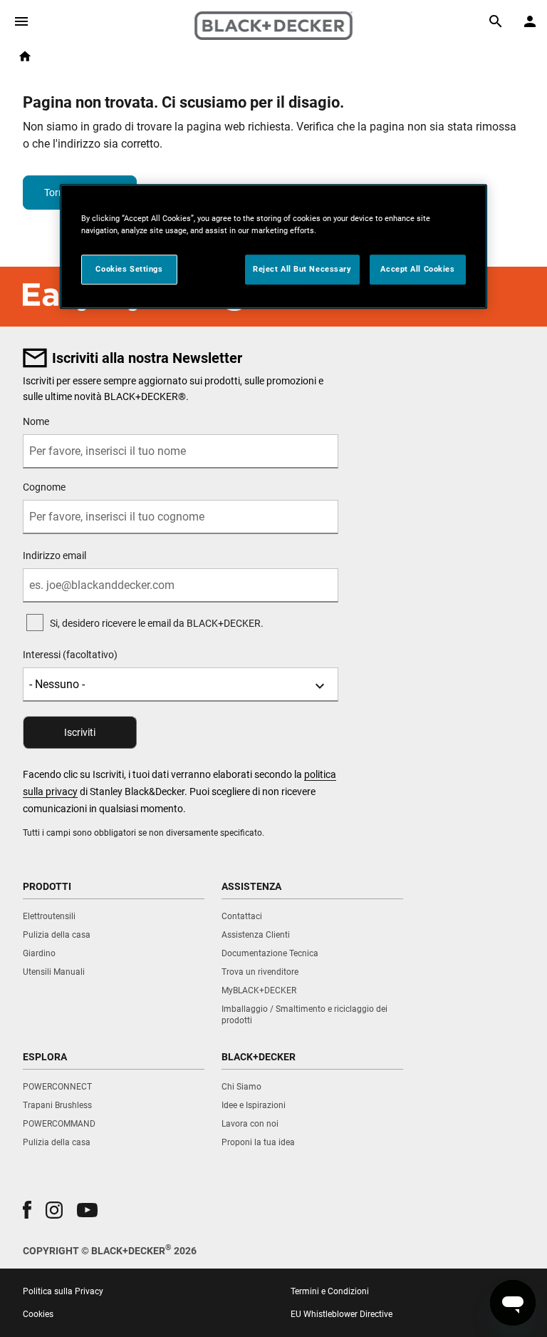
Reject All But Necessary (302, 270)
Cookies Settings (128, 270)
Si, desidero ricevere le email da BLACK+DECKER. (157, 623)
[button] (27, 1210)
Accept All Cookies (417, 270)
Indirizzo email (54, 555)
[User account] (530, 21)
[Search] (496, 21)
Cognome (44, 487)
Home (25, 56)
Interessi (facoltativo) (70, 654)
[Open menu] (21, 21)
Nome (36, 421)
